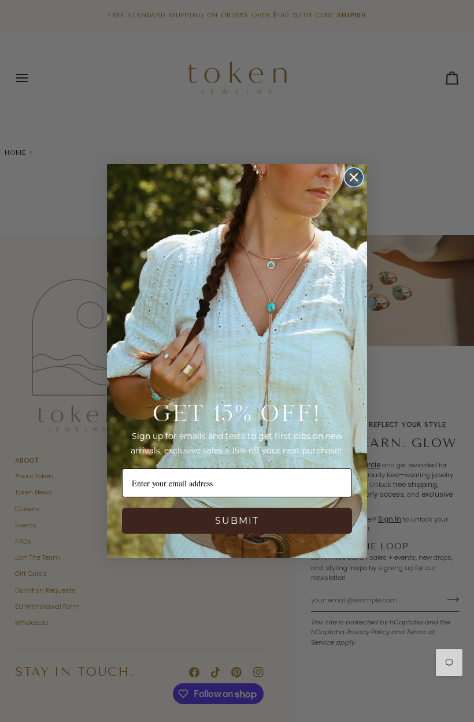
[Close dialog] (353, 177)
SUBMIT (237, 520)
